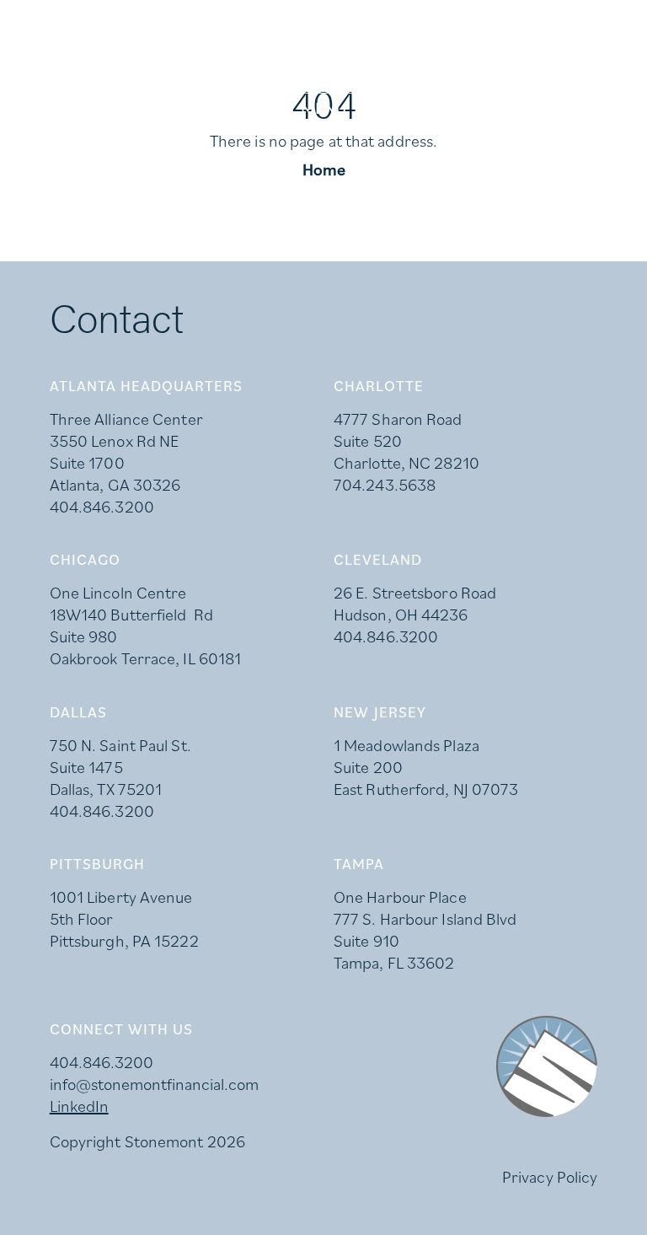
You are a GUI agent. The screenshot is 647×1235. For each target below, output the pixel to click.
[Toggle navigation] (323, 108)
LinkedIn (79, 1106)
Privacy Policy (549, 1177)
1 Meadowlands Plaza (406, 745)
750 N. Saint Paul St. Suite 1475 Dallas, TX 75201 (120, 767)
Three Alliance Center (126, 419)
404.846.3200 (102, 507)
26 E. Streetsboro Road (415, 593)
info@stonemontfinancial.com (154, 1084)
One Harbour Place (400, 897)
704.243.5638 (385, 485)
